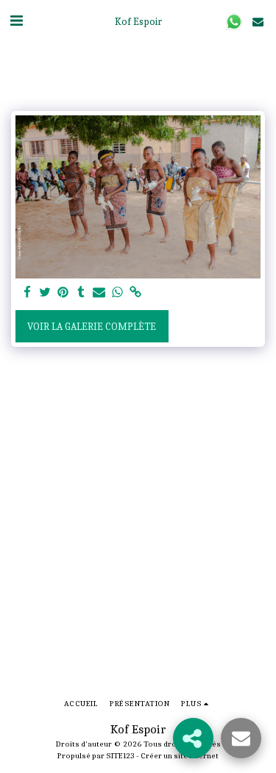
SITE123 (120, 756)
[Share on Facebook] (27, 293)
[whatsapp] (117, 293)
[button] (16, 21)
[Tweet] (45, 293)
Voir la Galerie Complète (91, 326)
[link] (135, 293)
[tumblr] (81, 293)
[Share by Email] (99, 293)
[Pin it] (63, 293)
